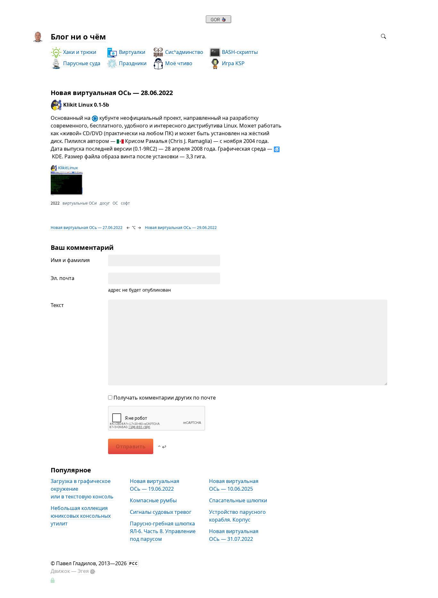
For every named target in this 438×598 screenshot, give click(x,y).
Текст (57, 305)
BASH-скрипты (239, 52)
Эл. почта (62, 278)
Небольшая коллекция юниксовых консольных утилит (81, 516)
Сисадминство (183, 52)
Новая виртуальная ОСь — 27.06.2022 (86, 227)
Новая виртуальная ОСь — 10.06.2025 (233, 485)
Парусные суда (81, 63)
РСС (133, 563)
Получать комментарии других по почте (164, 397)
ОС (115, 203)
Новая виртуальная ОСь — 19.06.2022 (154, 485)
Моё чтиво (178, 63)
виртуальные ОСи (80, 203)
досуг (105, 203)
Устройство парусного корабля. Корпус (237, 515)
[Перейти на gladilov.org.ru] (218, 21)
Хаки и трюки (79, 52)
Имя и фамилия (70, 260)
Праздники (132, 63)
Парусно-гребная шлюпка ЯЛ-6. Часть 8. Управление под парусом (163, 531)
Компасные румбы (153, 500)
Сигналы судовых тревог (160, 511)
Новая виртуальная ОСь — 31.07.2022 (233, 535)
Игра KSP (233, 63)
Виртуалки (131, 52)
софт (125, 203)
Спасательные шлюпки (238, 500)
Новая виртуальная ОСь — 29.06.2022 (181, 227)
